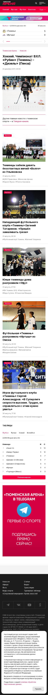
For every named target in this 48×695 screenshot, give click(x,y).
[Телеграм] (24, 520)
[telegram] (8, 605)
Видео (26, 584)
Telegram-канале (20, 121)
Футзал (14, 9)
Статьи (27, 582)
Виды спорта (8, 591)
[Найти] (36, 3)
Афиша (5, 584)
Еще (41, 9)
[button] (3, 41)
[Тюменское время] (24, 18)
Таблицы (7, 425)
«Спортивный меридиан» (13, 593)
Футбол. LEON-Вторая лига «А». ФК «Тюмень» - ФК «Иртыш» (24, 32)
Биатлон (32, 9)
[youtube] (29, 605)
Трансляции (29, 587)
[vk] (18, 605)
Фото (5, 587)
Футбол (23, 9)
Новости (6, 582)
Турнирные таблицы (32, 591)
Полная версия (24, 477)
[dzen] (40, 605)
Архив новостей (31, 593)
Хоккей (6, 9)
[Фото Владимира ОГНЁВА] (24, 90)
